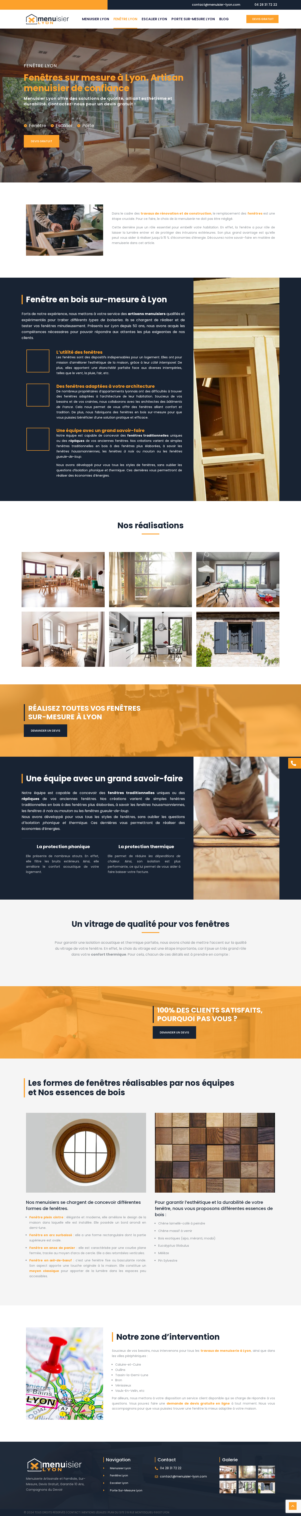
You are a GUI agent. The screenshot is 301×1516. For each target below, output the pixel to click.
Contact (73, 1512)
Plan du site (116, 1512)
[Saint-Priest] (237, 579)
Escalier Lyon (154, 19)
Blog (224, 19)
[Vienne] (150, 639)
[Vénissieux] (150, 579)
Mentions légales (94, 1512)
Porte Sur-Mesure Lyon (193, 19)
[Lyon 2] (63, 579)
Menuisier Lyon (95, 19)
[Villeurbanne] (63, 639)
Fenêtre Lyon (125, 19)
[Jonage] (237, 639)
